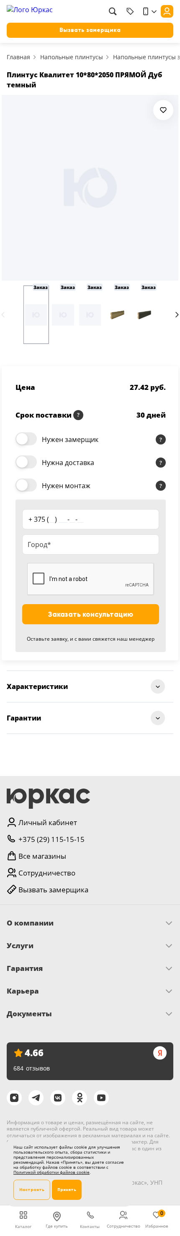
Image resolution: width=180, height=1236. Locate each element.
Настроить (31, 1189)
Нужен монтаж (66, 485)
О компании (30, 923)
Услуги (20, 945)
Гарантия (25, 968)
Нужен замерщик (70, 439)
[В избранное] (163, 110)
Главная (18, 57)
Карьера (23, 991)
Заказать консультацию (90, 614)
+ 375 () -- (55, 519)
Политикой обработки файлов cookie (51, 1172)
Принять (66, 1189)
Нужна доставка (68, 462)
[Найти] (112, 11)
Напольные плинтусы (71, 57)
